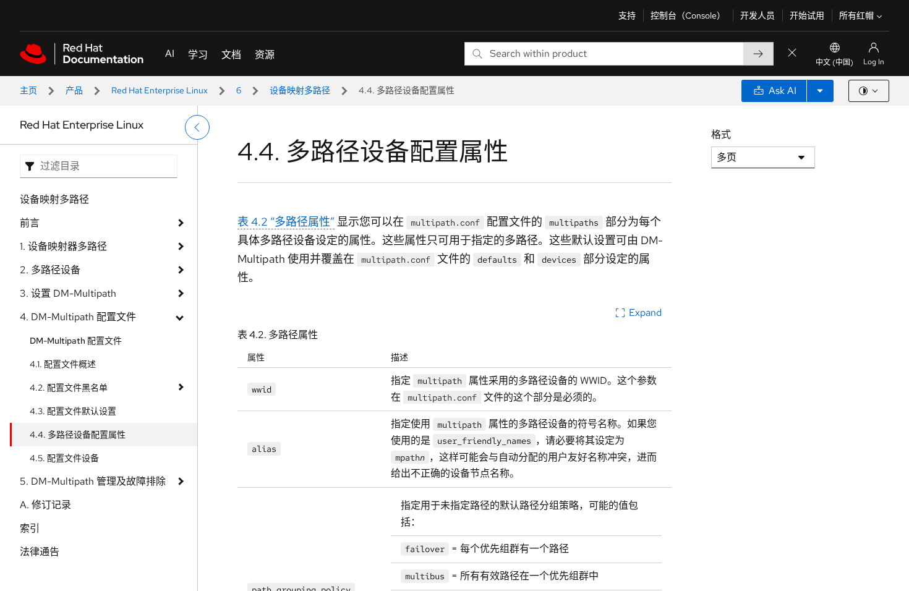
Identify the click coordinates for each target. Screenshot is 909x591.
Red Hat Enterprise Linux (159, 90)
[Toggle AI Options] (820, 91)
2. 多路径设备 (50, 269)
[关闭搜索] (792, 53)
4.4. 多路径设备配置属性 (78, 434)
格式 (721, 134)
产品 (74, 90)
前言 (30, 222)
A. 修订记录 (45, 504)
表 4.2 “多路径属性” (286, 222)
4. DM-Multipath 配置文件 (78, 316)
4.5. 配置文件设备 (64, 458)
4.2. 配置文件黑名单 (69, 387)
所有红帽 (856, 15)
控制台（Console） (688, 15)
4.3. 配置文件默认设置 (73, 411)
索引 (30, 528)
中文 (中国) (834, 62)
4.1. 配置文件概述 (63, 364)
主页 (28, 90)
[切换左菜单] (197, 127)
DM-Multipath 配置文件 (76, 340)
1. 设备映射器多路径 (63, 246)
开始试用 (807, 15)
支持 (627, 15)
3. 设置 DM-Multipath (68, 293)
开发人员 (757, 15)
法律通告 (39, 551)
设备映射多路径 (300, 90)
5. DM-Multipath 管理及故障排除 (93, 481)
